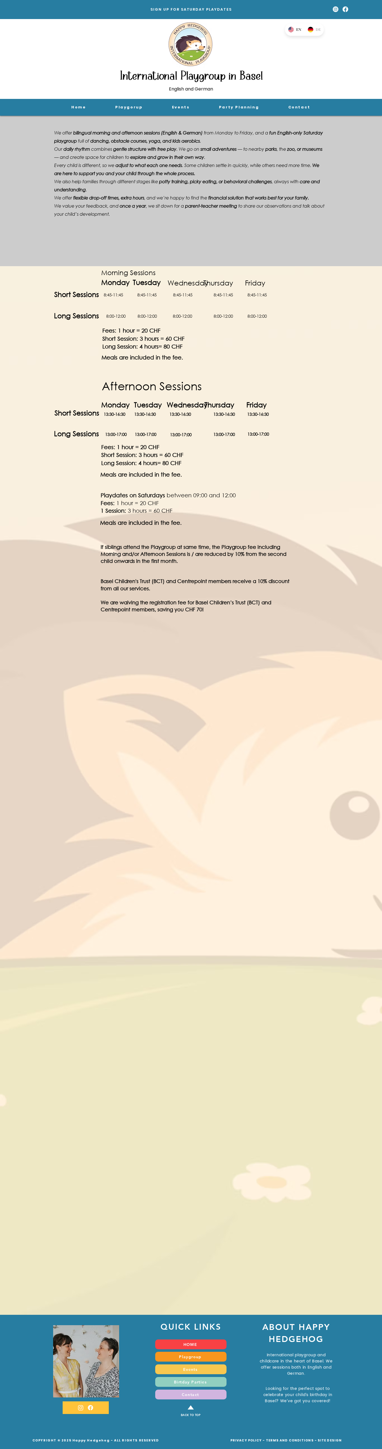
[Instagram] (335, 9)
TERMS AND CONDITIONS (290, 1440)
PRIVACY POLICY (246, 1440)
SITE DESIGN (330, 1440)
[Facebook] (345, 9)
